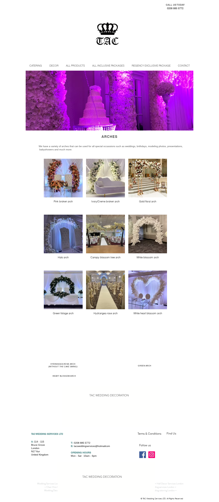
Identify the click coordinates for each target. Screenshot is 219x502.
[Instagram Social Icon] (151, 454)
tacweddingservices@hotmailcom (92, 446)
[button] (54, 66)
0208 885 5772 (82, 442)
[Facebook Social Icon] (142, 454)
